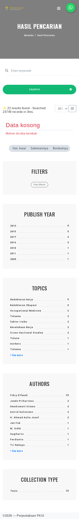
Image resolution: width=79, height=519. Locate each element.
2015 (13, 231)
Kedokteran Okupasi (23, 305)
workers (15, 343)
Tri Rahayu (17, 445)
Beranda (29, 35)
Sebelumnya (39, 148)
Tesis (13, 490)
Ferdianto (16, 439)
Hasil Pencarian (46, 35)
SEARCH (34, 89)
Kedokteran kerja (21, 299)
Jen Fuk (15, 423)
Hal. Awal (19, 148)
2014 (13, 242)
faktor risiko (18, 321)
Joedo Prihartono (22, 401)
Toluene (15, 316)
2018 (13, 248)
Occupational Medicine (25, 310)
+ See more (16, 355)
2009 (13, 259)
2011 (13, 253)
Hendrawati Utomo (22, 406)
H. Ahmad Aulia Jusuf (24, 417)
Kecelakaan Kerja (21, 327)
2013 (13, 225)
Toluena (15, 349)
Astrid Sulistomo (21, 412)
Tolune (14, 338)
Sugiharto (17, 434)
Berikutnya (60, 148)
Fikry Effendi (19, 395)
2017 (13, 237)
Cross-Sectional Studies (26, 332)
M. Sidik (15, 428)
